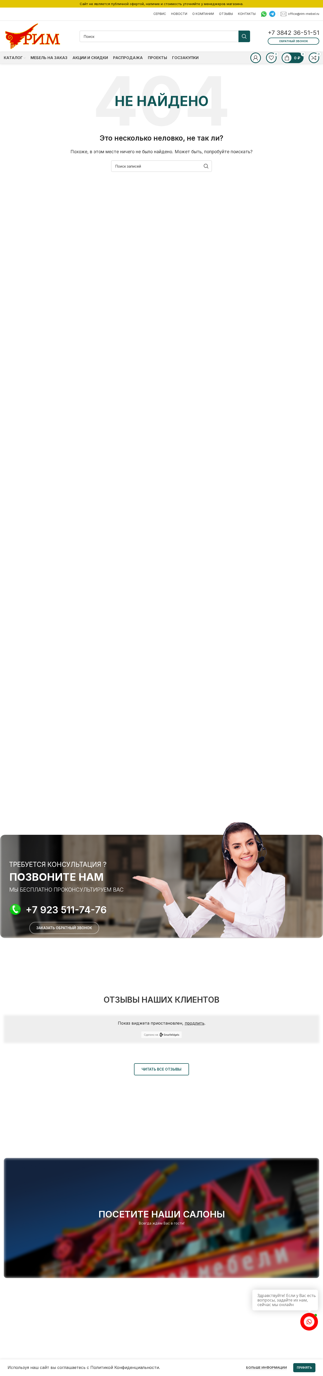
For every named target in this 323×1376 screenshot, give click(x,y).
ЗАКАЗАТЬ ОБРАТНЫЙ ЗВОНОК (64, 928)
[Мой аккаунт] (255, 58)
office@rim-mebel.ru (303, 13)
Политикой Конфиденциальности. (125, 1367)
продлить (194, 1023)
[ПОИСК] (244, 36)
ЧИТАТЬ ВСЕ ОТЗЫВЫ (161, 1069)
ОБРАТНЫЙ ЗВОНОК (293, 41)
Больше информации (266, 1367)
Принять (304, 1367)
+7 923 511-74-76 (66, 910)
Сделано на (151, 1034)
